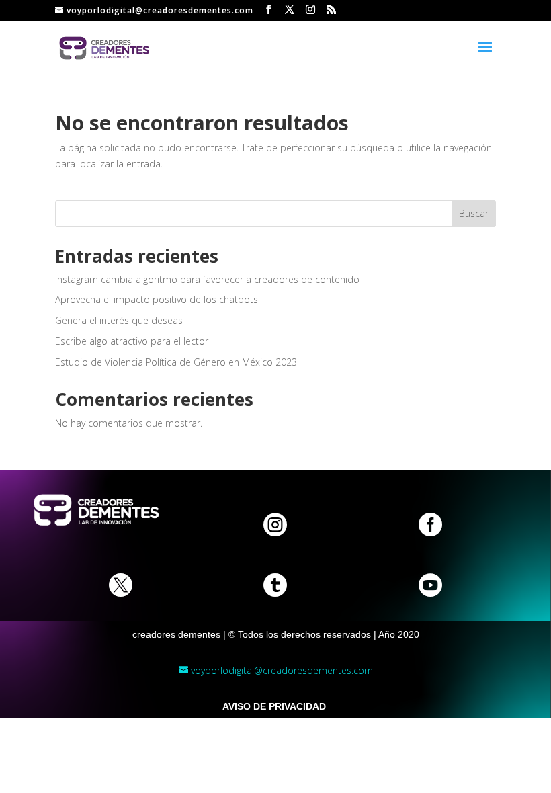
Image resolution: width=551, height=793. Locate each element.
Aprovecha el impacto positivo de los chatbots (156, 299)
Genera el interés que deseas (119, 320)
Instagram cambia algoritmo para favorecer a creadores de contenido (207, 279)
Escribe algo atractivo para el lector (131, 341)
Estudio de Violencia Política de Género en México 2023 (176, 362)
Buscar (474, 213)
